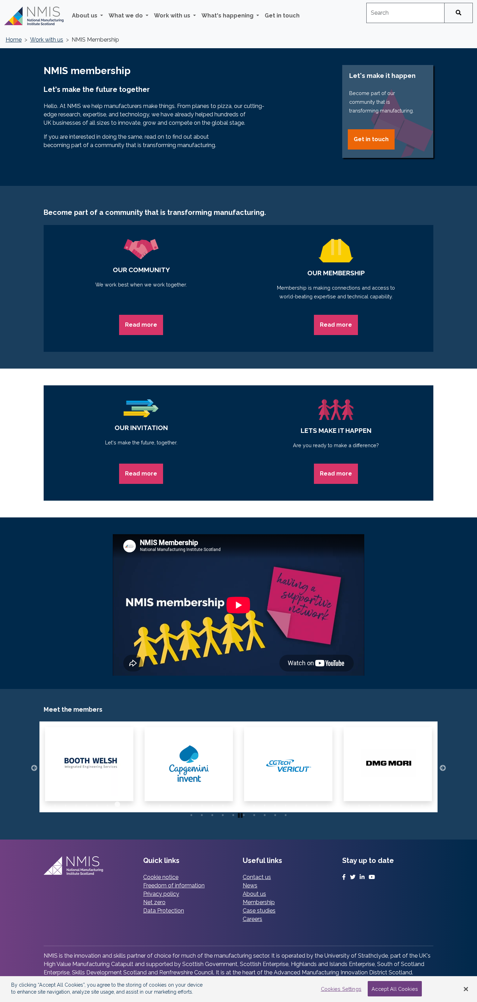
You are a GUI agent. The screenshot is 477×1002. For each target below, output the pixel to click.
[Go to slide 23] (273, 804)
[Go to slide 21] (252, 804)
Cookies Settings (341, 989)
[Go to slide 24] (284, 804)
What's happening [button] (228, 15)
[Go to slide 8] (116, 804)
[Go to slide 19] (231, 804)
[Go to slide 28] (326, 804)
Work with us (46, 39)
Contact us (257, 877)
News (250, 885)
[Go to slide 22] (263, 804)
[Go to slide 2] (53, 804)
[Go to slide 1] (43, 804)
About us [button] (85, 15)
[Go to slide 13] (169, 804)
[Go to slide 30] (347, 804)
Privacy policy (161, 894)
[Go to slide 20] (242, 804)
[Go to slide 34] (389, 804)
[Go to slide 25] (294, 804)
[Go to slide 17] (210, 804)
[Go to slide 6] (95, 804)
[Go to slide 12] (158, 804)
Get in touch (282, 15)
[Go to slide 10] (137, 804)
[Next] (442, 766)
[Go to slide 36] (409, 804)
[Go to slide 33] (378, 804)
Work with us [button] (173, 15)
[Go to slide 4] (74, 804)
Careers (252, 919)
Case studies (259, 910)
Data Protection (163, 910)
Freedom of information (174, 885)
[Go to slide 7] (106, 804)
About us (254, 894)
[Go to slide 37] (420, 804)
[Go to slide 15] (189, 804)
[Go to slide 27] (315, 804)
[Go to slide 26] (305, 804)
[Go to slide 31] (357, 804)
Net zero (154, 902)
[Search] (458, 13)
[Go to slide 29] (336, 804)
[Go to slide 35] (399, 804)
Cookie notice (160, 877)
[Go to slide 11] (148, 804)
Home (14, 39)
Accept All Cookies (395, 989)
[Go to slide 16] (200, 804)
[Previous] (34, 766)
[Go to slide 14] (179, 804)
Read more (141, 324)
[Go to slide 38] (430, 804)
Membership (259, 902)
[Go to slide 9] (127, 804)
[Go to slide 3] (64, 804)
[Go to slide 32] (368, 804)
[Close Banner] (466, 989)
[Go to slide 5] (85, 804)
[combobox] (405, 13)
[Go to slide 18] (221, 804)
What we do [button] (126, 15)
